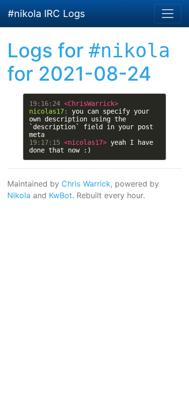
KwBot (60, 195)
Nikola (19, 195)
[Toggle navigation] (167, 13)
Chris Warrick (86, 183)
